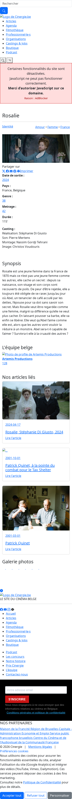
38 (4, 201)
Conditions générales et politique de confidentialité (36, 712)
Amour (40, 127)
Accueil (11, 614)
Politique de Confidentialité (42, 782)
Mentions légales (40, 747)
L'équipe (11, 670)
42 (4, 211)
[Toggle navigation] (3, 60)
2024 (5, 180)
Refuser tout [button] (35, 795)
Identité (7, 126)
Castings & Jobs (17, 43)
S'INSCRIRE (17, 699)
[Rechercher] (4, 10)
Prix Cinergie (15, 665)
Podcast (11, 52)
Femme (52, 127)
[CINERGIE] (15, 16)
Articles (11, 21)
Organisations (16, 39)
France (65, 127)
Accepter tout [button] (11, 795)
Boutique (12, 48)
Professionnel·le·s (18, 34)
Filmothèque (14, 30)
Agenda (11, 26)
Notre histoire (15, 661)
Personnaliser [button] (59, 795)
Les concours (15, 657)
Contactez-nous (17, 674)
